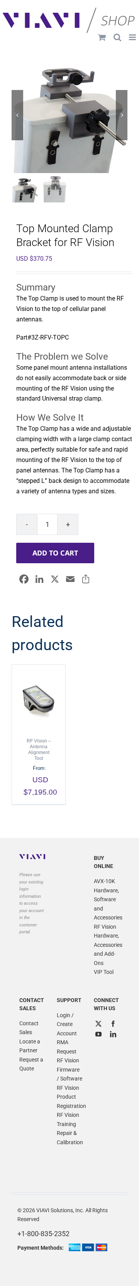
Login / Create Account (67, 1024)
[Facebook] (113, 1024)
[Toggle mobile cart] (102, 37)
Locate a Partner (29, 1046)
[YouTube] (98, 1034)
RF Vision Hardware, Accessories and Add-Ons (107, 945)
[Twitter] (98, 1024)
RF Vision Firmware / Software (69, 1069)
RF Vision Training (68, 1119)
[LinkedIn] (113, 1034)
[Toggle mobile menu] (133, 37)
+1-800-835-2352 (43, 1234)
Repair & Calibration (70, 1137)
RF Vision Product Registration (70, 1097)
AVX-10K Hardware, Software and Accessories (107, 899)
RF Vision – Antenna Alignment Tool (39, 749)
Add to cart (55, 552)
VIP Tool (104, 972)
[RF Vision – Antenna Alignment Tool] (38, 697)
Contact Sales (29, 1028)
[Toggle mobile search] (117, 37)
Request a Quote (31, 1064)
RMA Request (66, 1047)
